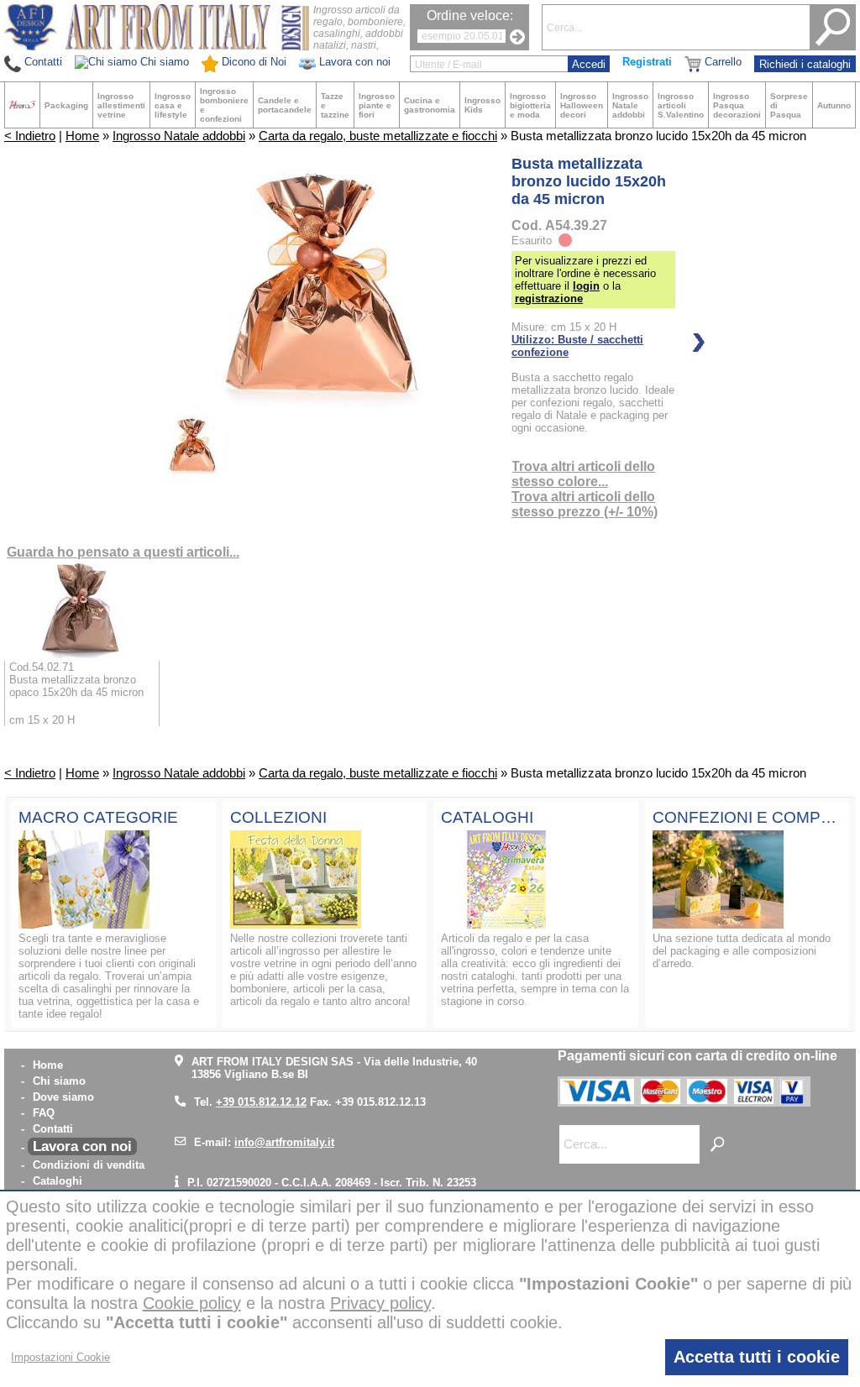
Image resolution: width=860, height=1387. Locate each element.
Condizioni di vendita (88, 1165)
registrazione (549, 298)
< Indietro (29, 136)
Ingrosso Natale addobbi (179, 136)
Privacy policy (380, 1303)
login (586, 286)
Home (82, 136)
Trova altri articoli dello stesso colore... (583, 474)
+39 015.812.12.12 (261, 1102)
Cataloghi (57, 1181)
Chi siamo (59, 1081)
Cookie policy (192, 1303)
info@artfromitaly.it (284, 1142)
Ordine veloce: (470, 15)
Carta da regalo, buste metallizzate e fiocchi (378, 136)
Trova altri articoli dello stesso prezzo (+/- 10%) (584, 504)
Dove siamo (63, 1097)
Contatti (53, 1129)
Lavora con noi (82, 1146)
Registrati (647, 61)
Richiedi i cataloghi (805, 64)
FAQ (44, 1113)
